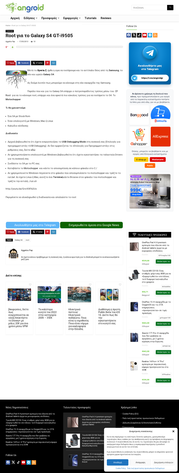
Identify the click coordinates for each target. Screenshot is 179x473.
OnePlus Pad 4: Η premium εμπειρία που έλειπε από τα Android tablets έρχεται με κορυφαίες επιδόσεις (97, 419)
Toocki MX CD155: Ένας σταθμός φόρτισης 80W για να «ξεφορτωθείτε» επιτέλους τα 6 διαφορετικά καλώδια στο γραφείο (156, 276)
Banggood (145, 295)
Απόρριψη (140, 462)
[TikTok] (139, 35)
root (27, 240)
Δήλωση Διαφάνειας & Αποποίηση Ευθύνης (142, 423)
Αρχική (15, 18)
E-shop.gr (141, 159)
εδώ (33, 149)
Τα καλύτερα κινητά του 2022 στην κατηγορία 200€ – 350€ (47, 313)
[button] (173, 431)
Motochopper (31, 168)
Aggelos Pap (10, 42)
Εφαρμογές (70, 18)
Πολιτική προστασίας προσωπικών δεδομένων (146, 468)
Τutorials (90, 18)
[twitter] (134, 35)
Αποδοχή (117, 462)
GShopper (145, 264)
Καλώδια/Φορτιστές (89, 446)
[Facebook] (128, 35)
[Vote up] (12, 47)
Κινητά (84, 462)
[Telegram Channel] (150, 52)
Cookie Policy (121, 468)
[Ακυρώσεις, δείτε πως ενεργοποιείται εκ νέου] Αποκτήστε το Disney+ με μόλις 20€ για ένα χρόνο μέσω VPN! (18, 318)
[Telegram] (150, 35)
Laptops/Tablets (88, 425)
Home (8, 26)
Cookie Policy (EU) (130, 414)
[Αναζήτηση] (170, 7)
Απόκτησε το (163, 261)
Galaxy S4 (19, 240)
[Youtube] (144, 35)
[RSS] (155, 35)
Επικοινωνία (128, 427)
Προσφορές (49, 18)
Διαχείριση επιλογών (163, 462)
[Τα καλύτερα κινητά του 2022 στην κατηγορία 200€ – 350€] (49, 294)
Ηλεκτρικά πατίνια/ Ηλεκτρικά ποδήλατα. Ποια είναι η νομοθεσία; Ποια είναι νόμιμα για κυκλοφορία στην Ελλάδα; (78, 319)
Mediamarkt (157, 159)
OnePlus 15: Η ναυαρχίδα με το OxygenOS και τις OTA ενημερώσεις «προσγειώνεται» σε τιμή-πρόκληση (97, 457)
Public (150, 165)
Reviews (106, 18)
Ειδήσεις (29, 18)
